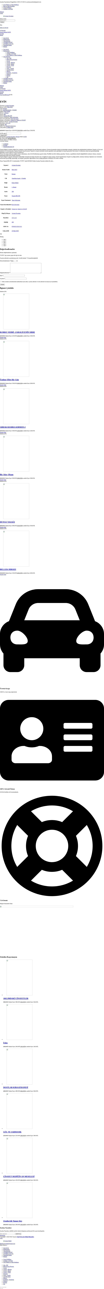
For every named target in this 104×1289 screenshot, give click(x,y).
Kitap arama (3, 19)
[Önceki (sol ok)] (0, 1288)
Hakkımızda (6, 51)
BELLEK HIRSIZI (8, 569)
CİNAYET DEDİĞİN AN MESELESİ (18, 1176)
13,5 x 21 (7, 123)
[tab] (53, 144)
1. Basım (6, 113)
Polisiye (8, 74)
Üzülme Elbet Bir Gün (9, 380)
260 (6, 124)
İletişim (5, 83)
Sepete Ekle (3, 135)
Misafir (7, 1243)
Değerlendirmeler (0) (8, 146)
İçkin (5, 1043)
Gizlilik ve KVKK (11, 53)
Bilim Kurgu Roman (11, 59)
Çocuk (8, 61)
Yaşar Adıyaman (14, 117)
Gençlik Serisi (10, 70)
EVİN (25, 136)
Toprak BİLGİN (8, 116)
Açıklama (5, 144)
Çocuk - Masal (10, 64)
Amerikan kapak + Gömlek (10, 110)
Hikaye (8, 71)
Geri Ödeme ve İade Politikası (14, 55)
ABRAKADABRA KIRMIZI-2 (13, 427)
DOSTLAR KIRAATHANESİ (15, 1087)
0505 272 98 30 (4, 27)
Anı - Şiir (8, 58)
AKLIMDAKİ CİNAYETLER (15, 998)
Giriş (1, 1238)
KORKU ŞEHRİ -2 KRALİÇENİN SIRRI (17, 332)
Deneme (8, 67)
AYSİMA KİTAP (7, 78)
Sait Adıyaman (14, 118)
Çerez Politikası (10, 52)
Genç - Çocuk (10, 68)
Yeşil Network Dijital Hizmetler (25, 1237)
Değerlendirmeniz (5, 272)
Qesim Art (13, 120)
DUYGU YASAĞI (7, 522)
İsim (1, 275)
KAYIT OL (18, 1234)
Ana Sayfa (6, 49)
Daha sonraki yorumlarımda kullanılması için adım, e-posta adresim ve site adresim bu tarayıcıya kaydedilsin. (30, 281)
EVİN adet (3, 133)
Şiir (7, 77)
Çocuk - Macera (10, 62)
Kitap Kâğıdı (6, 111)
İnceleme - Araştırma (11, 72)
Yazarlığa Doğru (7, 81)
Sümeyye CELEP (21, 120)
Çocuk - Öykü (10, 65)
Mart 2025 (10, 107)
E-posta (2, 278)
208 (5, 114)
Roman (8, 75)
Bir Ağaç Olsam (6, 474)
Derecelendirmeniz (5, 261)
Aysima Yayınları (9, 105)
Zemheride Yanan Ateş (12, 1221)
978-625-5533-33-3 (11, 126)
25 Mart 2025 (9, 127)
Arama (2, 22)
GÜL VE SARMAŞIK (12, 1132)
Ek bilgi (5, 145)
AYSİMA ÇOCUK (8, 80)
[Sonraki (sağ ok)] (2, 1288)
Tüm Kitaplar (6, 56)
